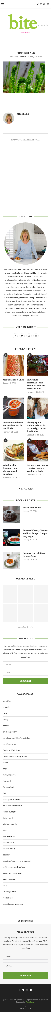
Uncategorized (9, 891)
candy (5, 719)
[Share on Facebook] (32, 104)
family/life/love (9, 775)
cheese (6, 725)
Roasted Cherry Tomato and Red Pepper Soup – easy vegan (35, 533)
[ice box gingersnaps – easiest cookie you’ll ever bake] (37, 450)
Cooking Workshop (11, 750)
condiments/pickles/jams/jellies (16, 738)
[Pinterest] (44, 4)
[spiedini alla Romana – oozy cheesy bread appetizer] (13, 450)
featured (7, 781)
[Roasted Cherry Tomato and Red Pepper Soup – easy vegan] (11, 537)
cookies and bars (10, 744)
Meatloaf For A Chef (13, 380)
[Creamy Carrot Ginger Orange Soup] (11, 560)
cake (5, 713)
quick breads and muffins (14, 867)
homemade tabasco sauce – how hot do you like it (13, 425)
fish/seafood (8, 787)
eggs (5, 768)
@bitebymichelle (25, 627)
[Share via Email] (42, 104)
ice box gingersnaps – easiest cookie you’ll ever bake (37, 468)
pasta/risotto (8, 842)
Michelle (22, 56)
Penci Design (30, 1002)
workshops (8, 897)
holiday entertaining (12, 799)
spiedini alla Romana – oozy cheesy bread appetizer (10, 469)
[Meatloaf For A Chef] (13, 365)
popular (6, 854)
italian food (8, 818)
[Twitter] (38, 4)
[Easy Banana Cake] (11, 514)
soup (5, 885)
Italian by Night (9, 811)
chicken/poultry (10, 732)
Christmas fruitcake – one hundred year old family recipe (36, 384)
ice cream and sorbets (12, 805)
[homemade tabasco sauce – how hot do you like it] (13, 408)
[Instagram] (41, 4)
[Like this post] (29, 104)
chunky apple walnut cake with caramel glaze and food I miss (36, 427)
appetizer (7, 701)
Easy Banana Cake (32, 507)
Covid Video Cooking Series (15, 756)
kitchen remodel (10, 824)
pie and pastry (9, 848)
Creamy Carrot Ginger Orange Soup (35, 554)
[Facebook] (34, 4)
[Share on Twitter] (36, 104)
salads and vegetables (12, 873)
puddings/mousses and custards (17, 861)
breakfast (7, 707)
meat (5, 830)
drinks (5, 762)
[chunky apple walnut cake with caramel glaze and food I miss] (37, 408)
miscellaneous (9, 836)
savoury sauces (9, 879)
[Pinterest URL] (10, 593)
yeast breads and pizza (13, 904)
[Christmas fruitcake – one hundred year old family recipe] (37, 365)
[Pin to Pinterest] (39, 104)
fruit (5, 793)
